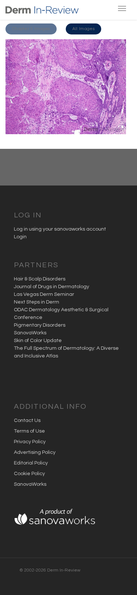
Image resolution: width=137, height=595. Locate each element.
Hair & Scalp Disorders (39, 279)
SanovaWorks (30, 332)
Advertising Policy (35, 452)
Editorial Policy (31, 463)
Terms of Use (29, 431)
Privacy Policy (30, 441)
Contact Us (27, 420)
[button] (31, 28)
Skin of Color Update (38, 340)
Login (20, 236)
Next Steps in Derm (36, 302)
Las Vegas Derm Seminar (44, 294)
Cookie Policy (29, 473)
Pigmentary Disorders (39, 325)
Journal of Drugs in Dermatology (51, 286)
